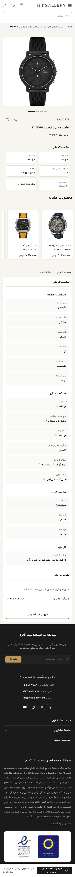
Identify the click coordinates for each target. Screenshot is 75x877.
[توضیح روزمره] (43, 479)
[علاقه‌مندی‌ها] (13, 5)
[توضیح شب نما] (39, 464)
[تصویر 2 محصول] (37, 111)
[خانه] (52, 5)
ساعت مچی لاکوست (53, 27)
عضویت (13, 659)
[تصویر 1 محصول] (31, 111)
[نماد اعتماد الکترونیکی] (24, 846)
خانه (70, 27)
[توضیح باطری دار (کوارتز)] (44, 420)
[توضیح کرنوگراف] (53, 464)
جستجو (60, 16)
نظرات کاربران (45, 272)
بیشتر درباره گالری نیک (59, 824)
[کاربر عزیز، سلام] (5, 5)
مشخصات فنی (64, 272)
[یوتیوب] (25, 707)
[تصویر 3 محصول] (41, 111)
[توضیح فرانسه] (56, 435)
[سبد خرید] (22, 5)
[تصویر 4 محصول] (45, 111)
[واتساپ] (50, 707)
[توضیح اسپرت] (56, 479)
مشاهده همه (17, 599)
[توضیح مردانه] (57, 406)
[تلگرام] (42, 707)
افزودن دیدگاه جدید (37, 615)
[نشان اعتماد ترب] (48, 846)
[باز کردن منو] (69, 5)
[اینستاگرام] (33, 707)
